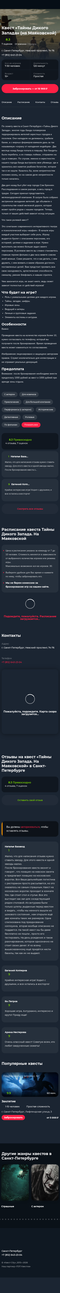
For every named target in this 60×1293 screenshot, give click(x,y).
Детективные (11, 417)
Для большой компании (38, 402)
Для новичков (29, 394)
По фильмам (10, 425)
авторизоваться (30, 827)
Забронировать (13, 1117)
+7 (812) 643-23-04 (12, 54)
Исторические (45, 409)
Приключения (11, 402)
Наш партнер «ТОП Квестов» (16, 1266)
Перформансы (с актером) (17, 409)
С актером (9, 394)
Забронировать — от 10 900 (30, 88)
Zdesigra (31, 44)
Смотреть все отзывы (30, 508)
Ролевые (29, 417)
